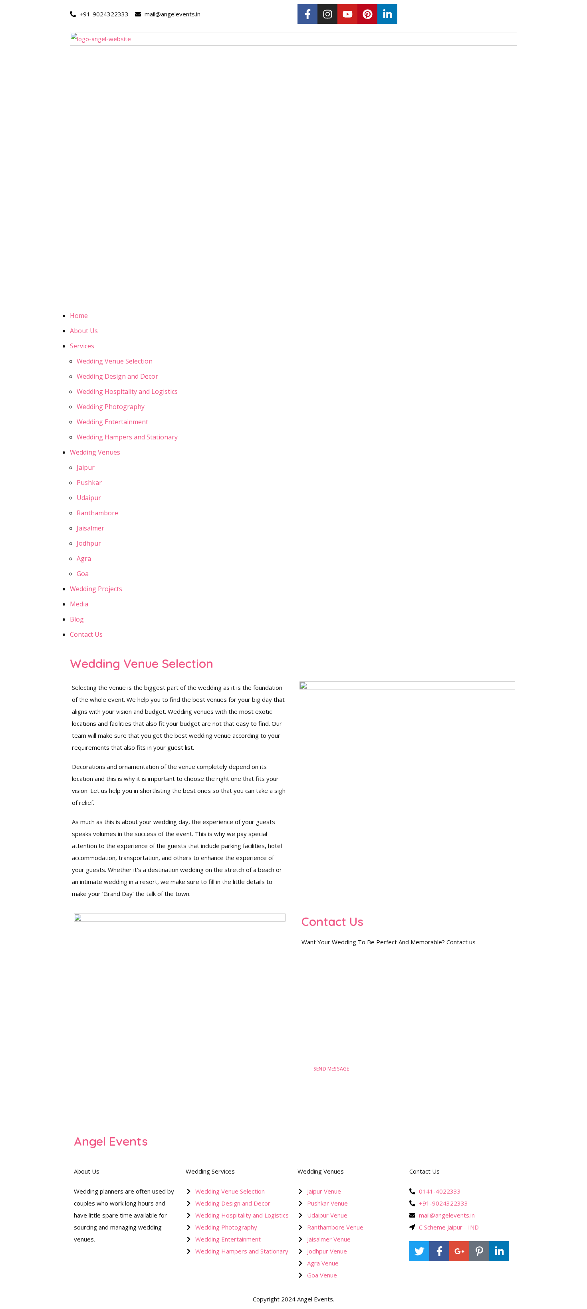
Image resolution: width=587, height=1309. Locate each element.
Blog (77, 619)
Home (79, 315)
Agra (84, 558)
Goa (83, 573)
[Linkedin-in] (387, 14)
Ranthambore (97, 513)
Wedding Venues (95, 452)
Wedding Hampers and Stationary (127, 437)
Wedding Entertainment (112, 421)
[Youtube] (347, 14)
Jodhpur (89, 543)
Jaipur (86, 467)
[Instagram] (327, 14)
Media (79, 604)
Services (82, 346)
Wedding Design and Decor (117, 376)
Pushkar (89, 482)
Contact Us (86, 634)
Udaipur (89, 497)
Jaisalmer (90, 528)
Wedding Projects (96, 588)
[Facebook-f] (307, 14)
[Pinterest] (367, 14)
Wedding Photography (111, 406)
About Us (84, 330)
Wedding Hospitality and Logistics (127, 391)
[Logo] (293, 38)
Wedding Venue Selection (115, 361)
